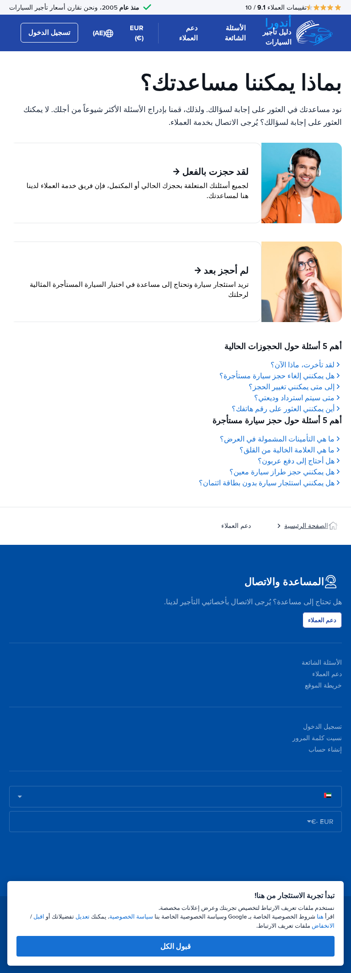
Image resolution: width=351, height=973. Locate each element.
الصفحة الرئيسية (306, 526)
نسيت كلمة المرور (317, 738)
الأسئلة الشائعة (235, 33)
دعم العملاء (188, 33)
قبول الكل (175, 946)
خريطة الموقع (323, 685)
